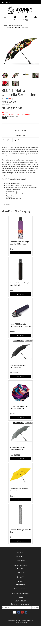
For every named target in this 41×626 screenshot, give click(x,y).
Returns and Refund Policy (20, 593)
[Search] (3, 2)
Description (7, 140)
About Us (20, 572)
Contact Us (20, 577)
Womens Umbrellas (15, 25)
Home (5, 25)
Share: (4, 99)
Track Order (20, 561)
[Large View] (5, 75)
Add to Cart (20, 253)
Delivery (20, 597)
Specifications (19, 140)
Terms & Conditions (20, 589)
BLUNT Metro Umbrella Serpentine (16, 28)
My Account (20, 556)
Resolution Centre (20, 565)
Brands (20, 581)
